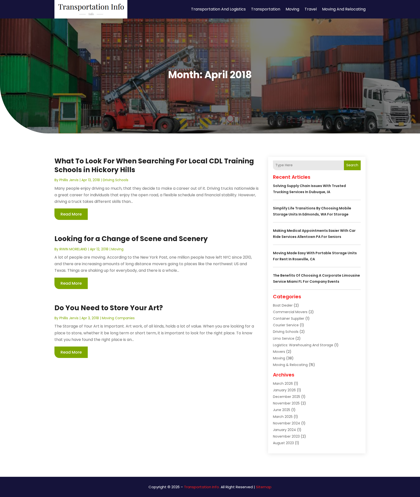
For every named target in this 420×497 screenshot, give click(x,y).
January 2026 (284, 390)
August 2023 (283, 443)
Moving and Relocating (344, 9)
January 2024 (284, 429)
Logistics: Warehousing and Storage (303, 345)
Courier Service (286, 325)
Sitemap (263, 486)
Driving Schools (115, 180)
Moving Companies (118, 318)
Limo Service (283, 338)
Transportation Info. (202, 486)
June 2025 (281, 409)
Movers (279, 351)
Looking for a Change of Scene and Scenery (131, 239)
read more (71, 214)
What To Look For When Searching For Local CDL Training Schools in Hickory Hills (154, 165)
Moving (292, 9)
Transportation (265, 9)
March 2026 (283, 383)
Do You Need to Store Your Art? (108, 308)
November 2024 (286, 423)
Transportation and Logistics (218, 9)
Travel (311, 9)
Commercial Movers (290, 311)
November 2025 (286, 403)
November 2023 (286, 436)
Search (352, 165)
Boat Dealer (283, 305)
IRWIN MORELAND (73, 249)
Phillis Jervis (69, 180)
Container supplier (288, 318)
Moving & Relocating (290, 364)
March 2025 (283, 416)
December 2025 (286, 396)
